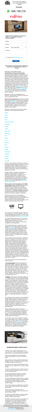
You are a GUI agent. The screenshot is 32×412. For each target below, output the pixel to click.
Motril (6, 144)
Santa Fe (7, 156)
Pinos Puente (8, 151)
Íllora (6, 135)
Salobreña (7, 154)
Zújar (6, 160)
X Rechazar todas (20, 408)
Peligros (6, 149)
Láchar (6, 137)
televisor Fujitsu (19, 86)
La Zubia (6, 158)
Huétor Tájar (7, 131)
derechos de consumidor (23, 216)
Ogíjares (6, 147)
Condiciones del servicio (17, 57)
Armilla (6, 115)
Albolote (6, 112)
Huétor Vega (7, 133)
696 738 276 (18, 11)
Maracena (7, 142)
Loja (6, 140)
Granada (6, 126)
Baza (6, 119)
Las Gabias (7, 124)
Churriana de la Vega (9, 121)
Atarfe (6, 117)
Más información (11, 408)
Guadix (6, 128)
